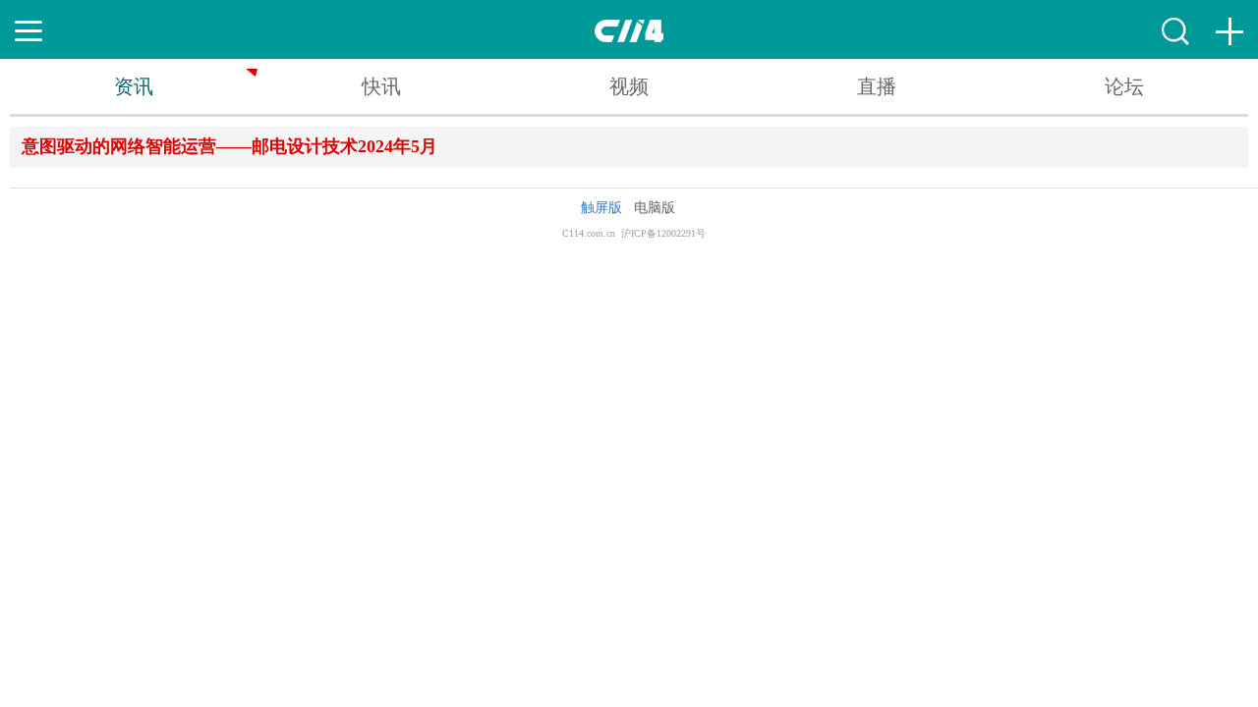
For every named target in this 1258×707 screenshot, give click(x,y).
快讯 (381, 86)
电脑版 (654, 207)
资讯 (133, 86)
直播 (876, 86)
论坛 (1124, 86)
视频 (629, 86)
